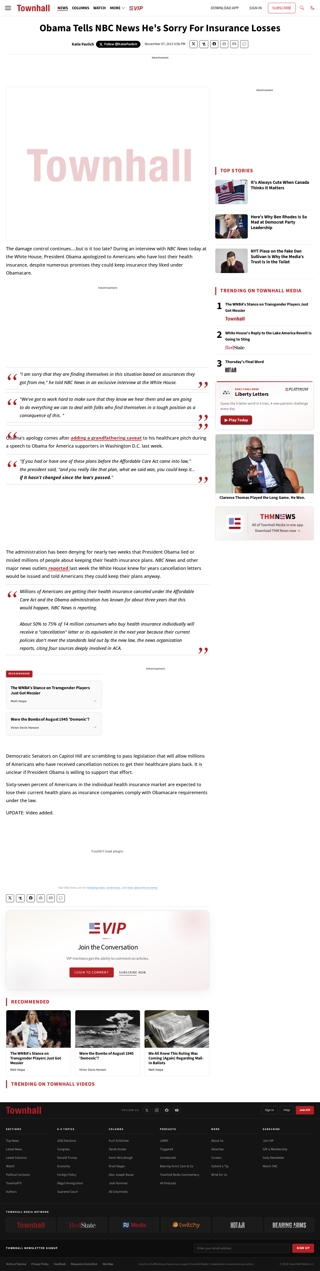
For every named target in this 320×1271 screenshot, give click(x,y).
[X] (147, 1110)
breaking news (96, 887)
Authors (11, 1191)
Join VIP (305, 1110)
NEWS (63, 8)
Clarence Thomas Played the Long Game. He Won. (262, 497)
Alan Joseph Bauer (121, 1174)
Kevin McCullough (121, 1157)
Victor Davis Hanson (92, 1069)
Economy (63, 1166)
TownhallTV (14, 1183)
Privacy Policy (40, 1264)
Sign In (269, 1110)
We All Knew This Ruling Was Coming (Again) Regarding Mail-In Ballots (176, 1058)
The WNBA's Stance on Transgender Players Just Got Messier (35, 1058)
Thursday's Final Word (244, 362)
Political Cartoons (18, 1174)
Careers (216, 1157)
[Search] (302, 8)
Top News (12, 1140)
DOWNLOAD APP (225, 8)
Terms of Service (16, 1264)
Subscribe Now (132, 972)
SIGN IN (255, 8)
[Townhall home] (23, 1110)
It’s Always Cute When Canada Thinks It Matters (280, 185)
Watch (10, 1166)
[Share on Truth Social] (204, 44)
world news (113, 887)
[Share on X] (194, 44)
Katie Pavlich (83, 44)
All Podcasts (168, 1183)
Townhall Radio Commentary (179, 1174)
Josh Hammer (118, 1183)
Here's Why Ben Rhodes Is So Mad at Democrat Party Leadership (279, 222)
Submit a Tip (219, 1166)
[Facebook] (167, 1110)
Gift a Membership (275, 1149)
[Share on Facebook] (214, 44)
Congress (63, 1149)
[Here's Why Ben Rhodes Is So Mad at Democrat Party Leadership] (231, 226)
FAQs (287, 1110)
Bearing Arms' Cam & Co (176, 1166)
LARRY (164, 1140)
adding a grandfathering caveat (106, 438)
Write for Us (219, 1174)
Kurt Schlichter (119, 1140)
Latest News (14, 1149)
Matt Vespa (17, 1069)
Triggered (166, 1149)
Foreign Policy (66, 1174)
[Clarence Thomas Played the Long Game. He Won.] (265, 463)
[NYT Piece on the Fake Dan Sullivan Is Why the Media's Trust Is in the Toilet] (231, 261)
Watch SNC (270, 1166)
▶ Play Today (236, 420)
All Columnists (118, 1191)
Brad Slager (117, 1166)
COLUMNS (80, 8)
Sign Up (303, 1248)
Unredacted (168, 1157)
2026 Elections (66, 1140)
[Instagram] (157, 1110)
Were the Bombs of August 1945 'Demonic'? (106, 1056)
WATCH (99, 8)
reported (58, 568)
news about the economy (142, 887)
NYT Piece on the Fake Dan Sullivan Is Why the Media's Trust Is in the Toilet (277, 257)
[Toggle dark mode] (312, 8)
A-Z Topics (66, 1129)
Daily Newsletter (273, 1157)
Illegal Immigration (70, 1183)
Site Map (107, 1264)
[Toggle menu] (8, 8)
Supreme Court (67, 1191)
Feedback (60, 1264)
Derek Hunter (117, 1149)
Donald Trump (67, 1157)
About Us (217, 1140)
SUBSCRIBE (281, 8)
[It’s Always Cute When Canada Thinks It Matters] (231, 192)
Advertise (217, 1149)
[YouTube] (177, 1110)
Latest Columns (16, 1157)
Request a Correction (84, 1264)
